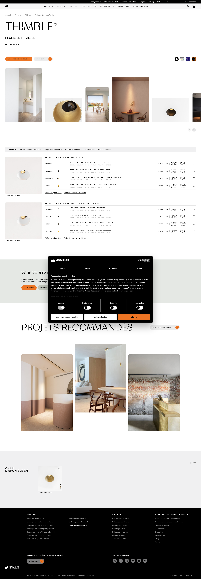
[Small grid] (194, 463)
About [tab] (139, 268)
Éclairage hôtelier (119, 525)
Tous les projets (119, 539)
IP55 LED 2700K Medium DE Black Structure (90, 170)
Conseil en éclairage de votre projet (170, 522)
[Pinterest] (145, 561)
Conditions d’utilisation (86, 575)
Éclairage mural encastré (79, 522)
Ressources (160, 535)
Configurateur (95, 2)
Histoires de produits (35, 518)
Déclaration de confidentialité (38, 575)
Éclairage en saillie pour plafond (40, 522)
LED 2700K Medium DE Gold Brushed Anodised (90, 230)
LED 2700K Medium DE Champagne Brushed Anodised (93, 223)
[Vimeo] (133, 561)
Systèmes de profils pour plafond (41, 532)
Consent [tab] (61, 268)
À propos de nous (176, 575)
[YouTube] (139, 561)
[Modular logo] (12, 568)
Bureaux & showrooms (164, 525)
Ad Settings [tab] (113, 268)
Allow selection (100, 317)
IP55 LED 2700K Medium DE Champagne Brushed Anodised (95, 177)
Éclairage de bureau (120, 532)
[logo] (6, 6)
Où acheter (29, 287)
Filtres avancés (104, 149)
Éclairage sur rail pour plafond (39, 535)
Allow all (134, 317)
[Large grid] (191, 463)
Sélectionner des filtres (75, 193)
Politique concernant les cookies (63, 575)
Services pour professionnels (167, 518)
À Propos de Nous (156, 2)
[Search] (188, 6)
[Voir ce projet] (47, 392)
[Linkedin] (126, 561)
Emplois (143, 2)
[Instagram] (114, 561)
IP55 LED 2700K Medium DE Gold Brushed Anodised (93, 184)
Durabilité (133, 2)
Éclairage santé (118, 529)
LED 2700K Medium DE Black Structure (87, 215)
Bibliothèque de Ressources (115, 2)
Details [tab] (87, 268)
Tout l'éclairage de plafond (38, 539)
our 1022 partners (65, 280)
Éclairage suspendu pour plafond (40, 529)
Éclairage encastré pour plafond (40, 525)
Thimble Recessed (45, 492)
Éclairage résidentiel (121, 522)
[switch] (87, 308)
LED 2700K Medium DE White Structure (87, 208)
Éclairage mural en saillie (79, 518)
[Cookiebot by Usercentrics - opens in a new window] (140, 261)
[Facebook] (120, 561)
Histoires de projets (120, 518)
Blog (157, 539)
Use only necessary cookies (67, 317)
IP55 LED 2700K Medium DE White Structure (90, 162)
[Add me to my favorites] (55, 24)
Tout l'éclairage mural (78, 525)
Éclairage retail (118, 535)
